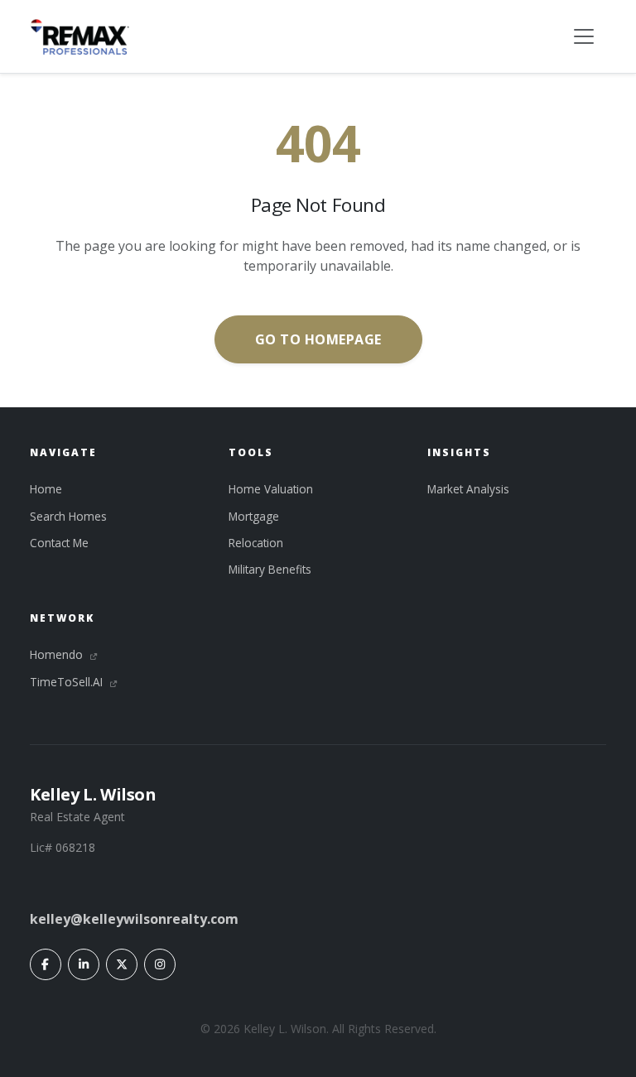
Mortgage (254, 516)
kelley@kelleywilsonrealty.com (134, 919)
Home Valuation (271, 489)
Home (46, 489)
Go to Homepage (318, 339)
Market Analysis (468, 489)
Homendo (58, 654)
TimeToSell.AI (68, 682)
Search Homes (68, 516)
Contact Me (59, 543)
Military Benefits (270, 569)
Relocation (256, 543)
